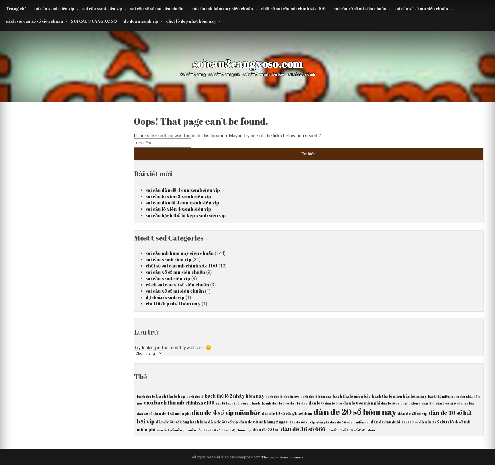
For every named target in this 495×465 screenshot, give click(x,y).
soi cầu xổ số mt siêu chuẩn (360, 8)
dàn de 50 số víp (223, 422)
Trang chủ (16, 8)
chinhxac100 (200, 403)
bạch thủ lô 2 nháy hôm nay (234, 396)
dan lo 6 (316, 403)
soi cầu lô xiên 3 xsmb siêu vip (178, 196)
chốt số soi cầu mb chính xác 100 (293, 8)
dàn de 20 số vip (413, 413)
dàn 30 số (144, 414)
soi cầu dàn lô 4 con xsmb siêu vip (182, 203)
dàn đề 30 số (266, 429)
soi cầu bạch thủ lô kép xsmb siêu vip (186, 215)
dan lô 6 (428, 403)
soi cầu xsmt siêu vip (102, 8)
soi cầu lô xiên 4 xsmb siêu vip (178, 209)
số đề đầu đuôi (364, 430)
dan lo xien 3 (410, 403)
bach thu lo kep (170, 396)
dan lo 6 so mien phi (361, 403)
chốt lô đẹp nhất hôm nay (191, 21)
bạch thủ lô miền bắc (352, 396)
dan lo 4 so (298, 403)
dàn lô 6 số (211, 430)
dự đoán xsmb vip (141, 21)
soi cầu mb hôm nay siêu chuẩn (222, 8)
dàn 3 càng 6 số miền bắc (455, 403)
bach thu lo (146, 396)
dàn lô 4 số (429, 422)
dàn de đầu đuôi (385, 422)
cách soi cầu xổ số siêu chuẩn (34, 21)
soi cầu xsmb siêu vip (54, 8)
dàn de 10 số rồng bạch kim (287, 413)
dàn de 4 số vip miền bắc (226, 412)
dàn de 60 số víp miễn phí (350, 422)
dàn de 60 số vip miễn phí (309, 422)
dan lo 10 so (390, 403)
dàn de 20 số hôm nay (354, 411)
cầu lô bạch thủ (227, 403)
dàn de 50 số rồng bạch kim (181, 422)
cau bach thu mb (164, 402)
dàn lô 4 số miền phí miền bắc (179, 430)
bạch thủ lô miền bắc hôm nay (399, 396)
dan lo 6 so (333, 403)
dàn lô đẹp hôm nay (236, 430)
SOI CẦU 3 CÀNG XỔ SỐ (94, 21)
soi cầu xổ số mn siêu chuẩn (157, 8)
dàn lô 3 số (409, 422)
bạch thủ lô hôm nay (315, 396)
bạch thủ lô (195, 396)
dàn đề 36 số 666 (303, 429)
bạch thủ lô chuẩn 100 (282, 396)
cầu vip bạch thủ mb (255, 403)
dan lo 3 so (280, 403)
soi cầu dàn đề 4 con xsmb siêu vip (183, 190)
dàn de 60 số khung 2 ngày (263, 422)
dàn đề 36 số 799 (340, 430)
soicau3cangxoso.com (247, 63)
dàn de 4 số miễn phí (171, 413)
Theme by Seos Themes (282, 457)
